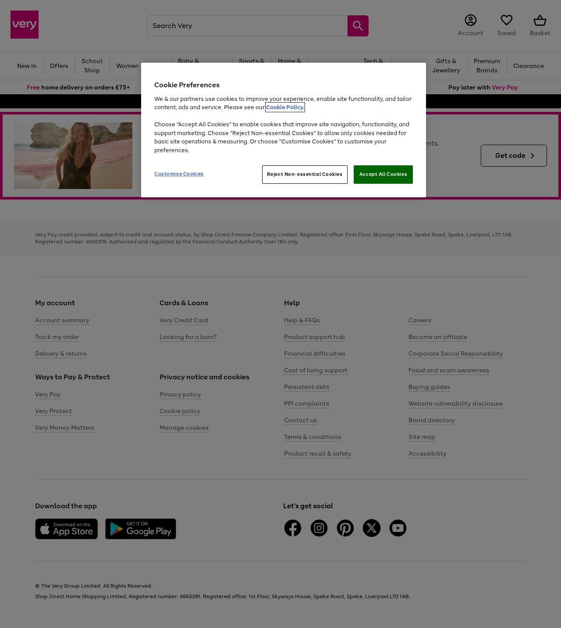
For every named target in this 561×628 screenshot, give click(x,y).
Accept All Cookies (383, 174)
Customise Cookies (179, 173)
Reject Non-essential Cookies (305, 174)
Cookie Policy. (285, 107)
